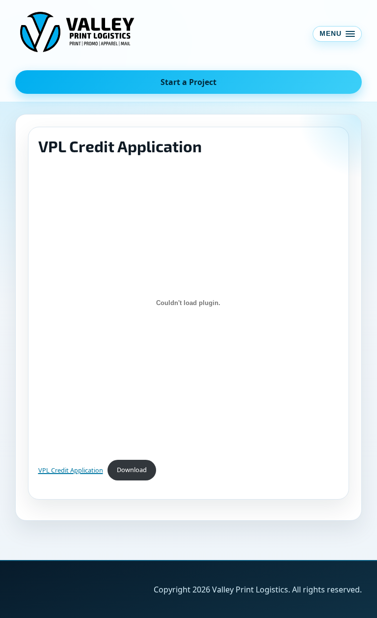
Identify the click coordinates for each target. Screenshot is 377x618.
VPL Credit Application (70, 469)
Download (132, 469)
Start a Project (188, 82)
